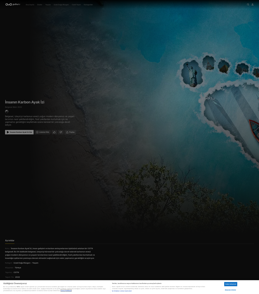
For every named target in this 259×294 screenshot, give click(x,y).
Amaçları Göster (230, 290)
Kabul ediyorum (230, 284)
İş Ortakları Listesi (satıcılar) (122, 291)
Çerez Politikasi (66, 290)
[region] (129, 287)
